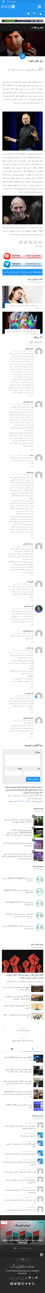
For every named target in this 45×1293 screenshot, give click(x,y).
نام (38, 768)
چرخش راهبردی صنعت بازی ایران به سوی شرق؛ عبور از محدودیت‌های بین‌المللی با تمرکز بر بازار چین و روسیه (17, 856)
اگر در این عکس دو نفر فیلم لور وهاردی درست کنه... (20, 1201)
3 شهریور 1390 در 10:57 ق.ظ (22, 608)
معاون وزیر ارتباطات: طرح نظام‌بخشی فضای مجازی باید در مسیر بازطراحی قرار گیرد (18, 273)
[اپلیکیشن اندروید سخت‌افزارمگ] (29, 1283)
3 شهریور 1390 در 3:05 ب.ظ (22, 404)
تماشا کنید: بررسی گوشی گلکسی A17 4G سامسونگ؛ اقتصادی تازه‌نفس (19, 915)
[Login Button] (28, 13)
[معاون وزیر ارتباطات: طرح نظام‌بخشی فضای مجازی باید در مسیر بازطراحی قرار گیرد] (38, 1082)
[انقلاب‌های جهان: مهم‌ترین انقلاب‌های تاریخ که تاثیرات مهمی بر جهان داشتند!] (22, 961)
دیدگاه (34, 342)
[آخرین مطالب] (32, 1049)
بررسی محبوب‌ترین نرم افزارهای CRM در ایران (18, 1106)
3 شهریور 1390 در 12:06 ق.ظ (22, 475)
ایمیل (19, 768)
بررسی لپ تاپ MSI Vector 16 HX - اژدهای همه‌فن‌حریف (18, 927)
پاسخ (31, 396)
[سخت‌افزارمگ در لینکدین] (11, 1283)
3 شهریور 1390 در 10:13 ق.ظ (22, 696)
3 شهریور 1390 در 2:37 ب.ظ (18, 455)
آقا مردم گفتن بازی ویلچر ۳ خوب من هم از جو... (20, 1172)
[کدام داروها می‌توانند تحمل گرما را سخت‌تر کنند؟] (22, 297)
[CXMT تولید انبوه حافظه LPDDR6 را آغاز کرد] (38, 1059)
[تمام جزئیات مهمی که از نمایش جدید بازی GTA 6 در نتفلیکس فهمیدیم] (38, 821)
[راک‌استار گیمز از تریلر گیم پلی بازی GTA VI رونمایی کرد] (38, 844)
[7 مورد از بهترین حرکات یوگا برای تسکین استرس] (37, 1007)
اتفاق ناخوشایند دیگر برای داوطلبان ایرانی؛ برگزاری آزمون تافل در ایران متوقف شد (18, 1070)
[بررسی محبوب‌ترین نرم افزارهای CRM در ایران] (38, 1106)
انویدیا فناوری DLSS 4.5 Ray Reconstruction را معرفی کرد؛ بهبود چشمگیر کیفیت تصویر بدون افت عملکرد (18, 832)
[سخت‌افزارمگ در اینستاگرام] (22, 1283)
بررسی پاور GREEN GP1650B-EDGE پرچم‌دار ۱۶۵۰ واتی (17, 879)
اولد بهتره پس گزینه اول (28, 1136)
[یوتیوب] (22, 256)
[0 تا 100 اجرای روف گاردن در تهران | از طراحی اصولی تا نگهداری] (37, 997)
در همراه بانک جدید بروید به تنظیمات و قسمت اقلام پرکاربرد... (20, 1181)
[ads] (22, 21)
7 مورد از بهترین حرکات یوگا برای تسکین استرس (17, 1006)
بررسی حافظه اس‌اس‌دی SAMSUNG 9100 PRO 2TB (18, 891)
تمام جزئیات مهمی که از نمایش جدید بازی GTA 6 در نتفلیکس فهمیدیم (18, 821)
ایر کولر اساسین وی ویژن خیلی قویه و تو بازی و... (19, 1154)
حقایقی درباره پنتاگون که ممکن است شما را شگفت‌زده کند (16, 988)
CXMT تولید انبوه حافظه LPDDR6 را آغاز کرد (18, 1058)
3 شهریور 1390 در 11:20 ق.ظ (22, 546)
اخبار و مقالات (37, 28)
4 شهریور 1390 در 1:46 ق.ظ (23, 351)
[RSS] (33, 1283)
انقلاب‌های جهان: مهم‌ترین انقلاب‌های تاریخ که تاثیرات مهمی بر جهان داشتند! (24, 976)
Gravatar (20, 801)
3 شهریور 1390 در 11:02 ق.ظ (22, 584)
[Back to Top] (22, 1259)
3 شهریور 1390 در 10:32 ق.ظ (22, 650)
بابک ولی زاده (30, 70)
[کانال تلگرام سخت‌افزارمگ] (26, 1283)
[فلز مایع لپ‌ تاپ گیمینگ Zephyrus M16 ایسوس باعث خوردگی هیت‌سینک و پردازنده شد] (38, 1094)
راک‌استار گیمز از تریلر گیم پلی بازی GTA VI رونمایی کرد (17, 844)
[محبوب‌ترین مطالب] (12, 1049)
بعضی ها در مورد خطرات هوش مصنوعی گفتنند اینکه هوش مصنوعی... (20, 1127)
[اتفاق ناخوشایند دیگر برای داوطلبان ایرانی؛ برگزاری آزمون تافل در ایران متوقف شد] (38, 1070)
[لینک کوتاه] (9, 70)
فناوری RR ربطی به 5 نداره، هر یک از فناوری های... (21, 1145)
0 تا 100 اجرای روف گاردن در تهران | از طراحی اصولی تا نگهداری (17, 997)
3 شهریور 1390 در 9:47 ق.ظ (23, 720)
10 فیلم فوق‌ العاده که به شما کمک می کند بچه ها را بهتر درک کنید (22, 332)
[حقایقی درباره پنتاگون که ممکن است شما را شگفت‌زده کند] (37, 988)
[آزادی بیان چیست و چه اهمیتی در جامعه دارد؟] (37, 1016)
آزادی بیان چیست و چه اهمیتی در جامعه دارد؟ (16, 1016)
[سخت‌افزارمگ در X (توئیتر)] (15, 1283)
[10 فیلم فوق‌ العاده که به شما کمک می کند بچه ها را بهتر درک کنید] (22, 323)
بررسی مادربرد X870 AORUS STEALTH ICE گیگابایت (19, 903)
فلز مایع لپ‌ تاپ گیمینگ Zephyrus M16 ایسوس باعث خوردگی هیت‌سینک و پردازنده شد (17, 1094)
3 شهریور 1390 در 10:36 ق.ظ (22, 633)
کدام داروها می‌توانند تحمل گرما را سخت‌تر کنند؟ (24, 306)
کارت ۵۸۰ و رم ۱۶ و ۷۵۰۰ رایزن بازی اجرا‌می (21, 1210)
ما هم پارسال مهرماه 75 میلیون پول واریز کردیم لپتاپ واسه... (20, 1191)
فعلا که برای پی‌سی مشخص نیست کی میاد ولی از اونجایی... (19, 1163)
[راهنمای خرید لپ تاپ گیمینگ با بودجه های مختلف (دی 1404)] (22, 1232)
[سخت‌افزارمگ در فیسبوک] (19, 1283)
